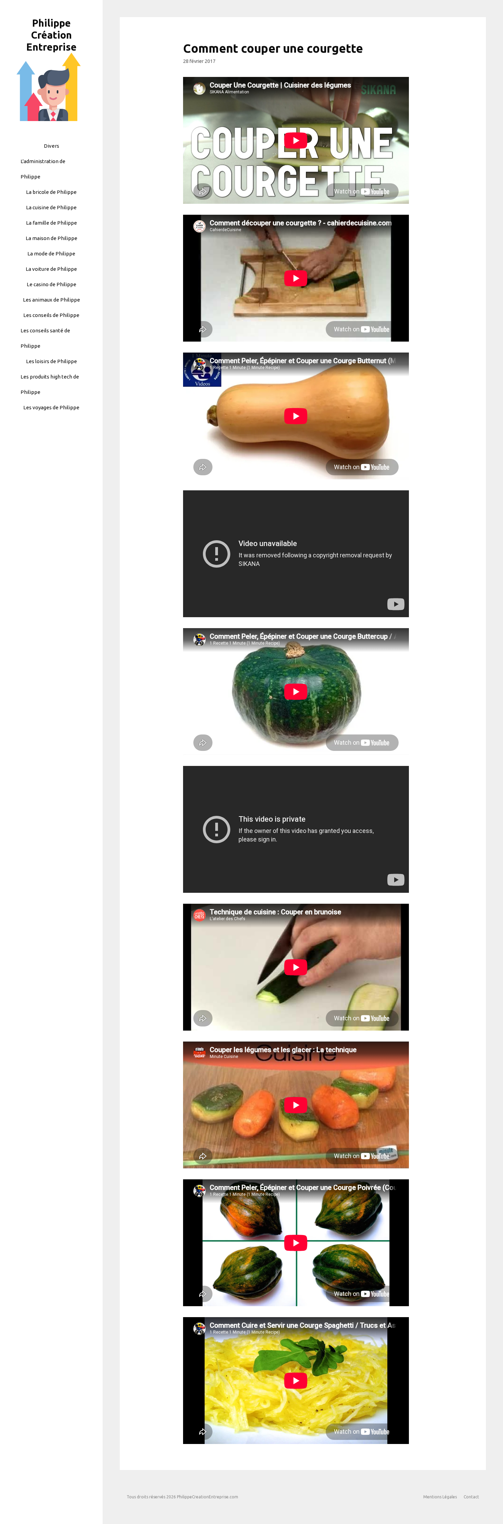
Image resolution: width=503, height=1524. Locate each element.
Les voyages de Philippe (51, 407)
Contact (471, 1497)
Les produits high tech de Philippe (50, 384)
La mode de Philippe (51, 253)
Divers (51, 146)
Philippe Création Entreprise (51, 34)
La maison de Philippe (51, 238)
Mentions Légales (440, 1497)
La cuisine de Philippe (51, 207)
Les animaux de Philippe (51, 300)
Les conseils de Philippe (51, 315)
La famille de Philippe (51, 223)
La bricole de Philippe (51, 192)
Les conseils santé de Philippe (45, 338)
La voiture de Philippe (51, 269)
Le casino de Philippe (51, 284)
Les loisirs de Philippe (51, 361)
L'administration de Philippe (43, 169)
